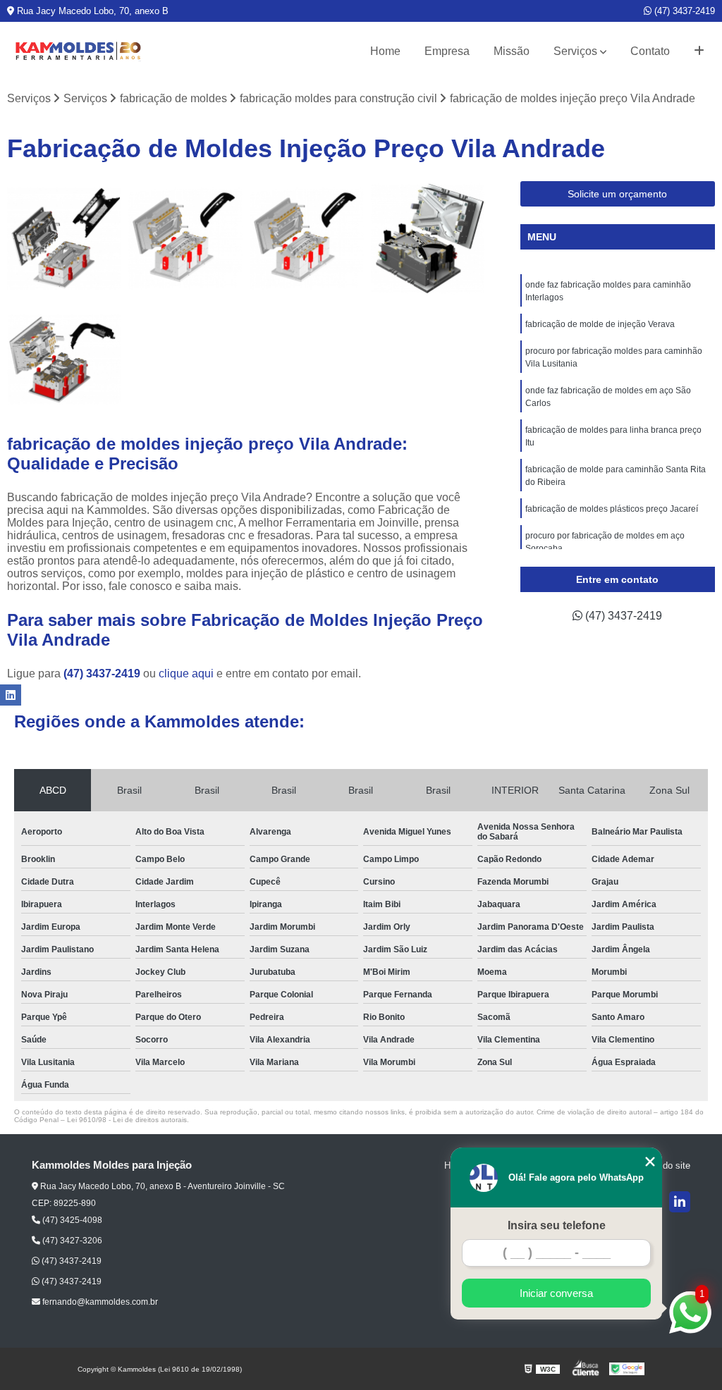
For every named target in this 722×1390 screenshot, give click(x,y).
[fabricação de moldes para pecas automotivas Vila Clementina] (64, 359)
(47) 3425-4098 (71, 1220)
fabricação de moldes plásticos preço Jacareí (611, 509)
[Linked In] (679, 1201)
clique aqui (186, 673)
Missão (512, 51)
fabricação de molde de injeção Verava (600, 324)
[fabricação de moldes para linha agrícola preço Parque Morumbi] (428, 238)
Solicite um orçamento (617, 193)
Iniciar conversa (556, 1293)
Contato (650, 51)
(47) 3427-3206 (71, 1241)
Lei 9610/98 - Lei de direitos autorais (127, 1120)
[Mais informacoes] (699, 51)
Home (385, 51)
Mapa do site (663, 1165)
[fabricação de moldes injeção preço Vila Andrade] (307, 238)
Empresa (447, 51)
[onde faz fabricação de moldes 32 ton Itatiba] (64, 238)
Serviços (575, 51)
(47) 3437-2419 (683, 11)
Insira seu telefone (557, 1225)
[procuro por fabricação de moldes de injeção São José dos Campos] (185, 238)
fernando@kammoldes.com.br (99, 1302)
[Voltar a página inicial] (77, 51)
